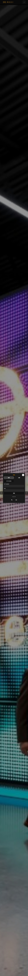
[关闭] (23, 475)
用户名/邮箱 (8, 481)
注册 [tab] (19, 477)
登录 (14, 493)
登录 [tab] (9, 477)
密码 (5, 488)
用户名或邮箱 (6, 484)
